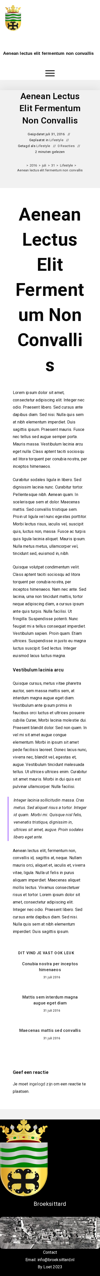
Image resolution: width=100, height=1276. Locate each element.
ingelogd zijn (41, 1084)
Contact (50, 1252)
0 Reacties (66, 146)
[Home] (23, 165)
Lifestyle (56, 140)
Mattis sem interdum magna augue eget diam (50, 1000)
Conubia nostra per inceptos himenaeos (50, 966)
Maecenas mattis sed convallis (50, 1030)
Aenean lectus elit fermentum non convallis (50, 170)
